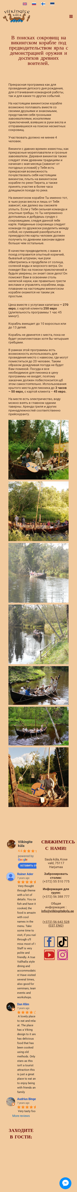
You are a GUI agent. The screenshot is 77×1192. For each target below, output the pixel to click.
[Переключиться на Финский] (43, 4)
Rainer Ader (25, 874)
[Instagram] (62, 955)
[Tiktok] (62, 942)
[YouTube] (49, 955)
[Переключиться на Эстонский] (52, 4)
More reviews (21, 1116)
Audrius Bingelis (28, 1099)
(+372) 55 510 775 (56, 881)
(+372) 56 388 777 (56, 896)
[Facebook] (49, 942)
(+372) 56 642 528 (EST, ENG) (56, 923)
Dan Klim (23, 1004)
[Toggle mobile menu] (71, 16)
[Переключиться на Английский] (24, 4)
